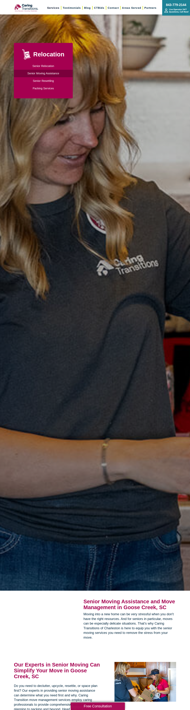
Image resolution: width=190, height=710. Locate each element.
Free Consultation (98, 706)
